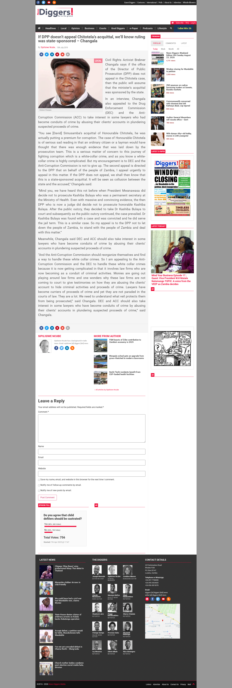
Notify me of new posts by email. (56, 490)
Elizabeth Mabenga (126, 633)
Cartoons (141, 2)
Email (41, 457)
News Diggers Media (57, 684)
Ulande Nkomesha (96, 596)
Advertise (177, 2)
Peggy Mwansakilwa (113, 614)
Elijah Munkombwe (128, 596)
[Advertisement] (145, 14)
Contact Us (175, 684)
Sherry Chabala (129, 614)
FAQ (187, 23)
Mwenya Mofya (114, 595)
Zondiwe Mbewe (129, 576)
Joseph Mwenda (98, 576)
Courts (102, 28)
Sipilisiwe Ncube (48, 47)
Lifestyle (162, 28)
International (152, 2)
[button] (41, 54)
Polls (160, 2)
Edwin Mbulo (112, 652)
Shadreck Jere (98, 614)
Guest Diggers (129, 2)
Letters (148, 684)
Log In (193, 23)
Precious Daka (113, 633)
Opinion (75, 28)
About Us (168, 2)
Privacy (183, 684)
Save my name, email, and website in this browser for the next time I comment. (77, 479)
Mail (189, 684)
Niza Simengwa (129, 652)
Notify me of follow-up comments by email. (60, 485)
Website (42, 468)
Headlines (50, 28)
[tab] (157, 43)
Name (41, 446)
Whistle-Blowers (189, 2)
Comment (43, 412)
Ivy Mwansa (97, 652)
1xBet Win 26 (184, 28)
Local (63, 28)
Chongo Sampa (98, 633)
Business (89, 28)
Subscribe (180, 23)
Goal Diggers (118, 28)
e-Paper (134, 28)
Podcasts (148, 28)
